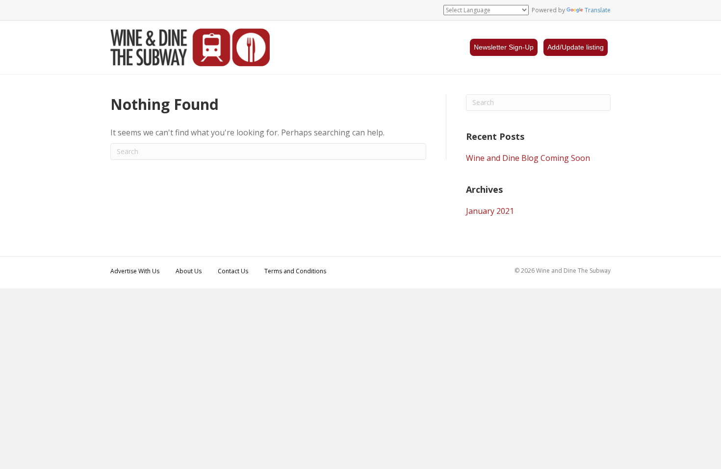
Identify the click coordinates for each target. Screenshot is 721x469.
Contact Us (233, 271)
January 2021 (490, 211)
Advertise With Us (134, 271)
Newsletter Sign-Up (504, 47)
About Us (189, 271)
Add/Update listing (575, 47)
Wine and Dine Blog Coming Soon (528, 158)
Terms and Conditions (295, 271)
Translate (598, 10)
